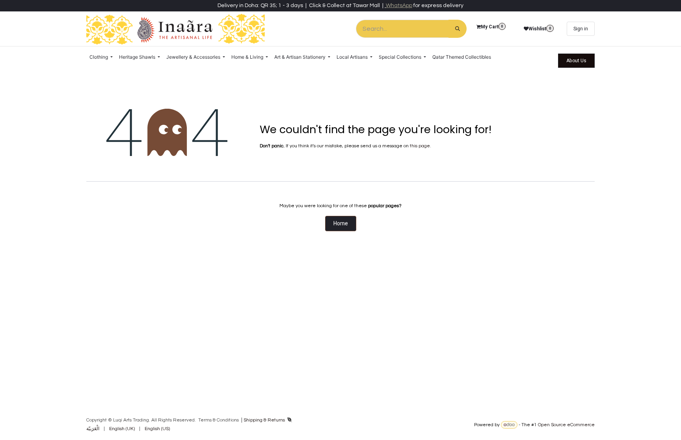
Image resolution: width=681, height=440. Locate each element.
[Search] (457, 29)
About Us (576, 60)
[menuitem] (101, 57)
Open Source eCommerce (566, 424)
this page (420, 146)
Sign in (580, 28)
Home (340, 223)
